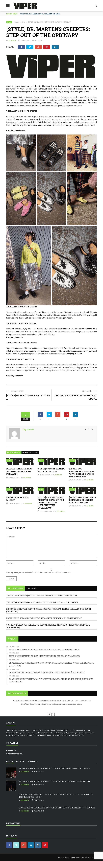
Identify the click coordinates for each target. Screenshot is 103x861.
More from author (30, 452)
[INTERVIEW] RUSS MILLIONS (51, 709)
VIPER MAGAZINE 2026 (76, 857)
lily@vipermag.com (15, 754)
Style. (9, 22)
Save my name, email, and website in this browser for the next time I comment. (38, 572)
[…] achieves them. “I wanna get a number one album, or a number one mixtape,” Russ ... (51, 704)
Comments (32, 761)
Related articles (13, 452)
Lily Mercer (12, 41)
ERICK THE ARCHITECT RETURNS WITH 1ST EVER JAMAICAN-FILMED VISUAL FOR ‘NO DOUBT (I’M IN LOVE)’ (56, 796)
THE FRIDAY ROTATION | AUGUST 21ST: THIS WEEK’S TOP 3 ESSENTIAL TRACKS (41, 595)
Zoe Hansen (61, 511)
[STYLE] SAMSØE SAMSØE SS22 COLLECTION (51, 470)
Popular (20, 761)
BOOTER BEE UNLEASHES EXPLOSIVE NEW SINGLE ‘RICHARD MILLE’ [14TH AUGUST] (44, 618)
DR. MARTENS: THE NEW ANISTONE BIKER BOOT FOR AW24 (19, 471)
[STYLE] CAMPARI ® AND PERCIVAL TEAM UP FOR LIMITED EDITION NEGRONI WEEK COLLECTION (51, 502)
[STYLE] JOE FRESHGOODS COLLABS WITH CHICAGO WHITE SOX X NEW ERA (81, 472)
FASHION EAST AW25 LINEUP (17, 498)
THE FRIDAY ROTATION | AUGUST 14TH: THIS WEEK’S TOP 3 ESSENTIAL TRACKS (42, 602)
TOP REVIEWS (31, 588)
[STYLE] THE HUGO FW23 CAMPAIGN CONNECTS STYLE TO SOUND (82, 500)
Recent (9, 761)
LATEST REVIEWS (15, 588)
